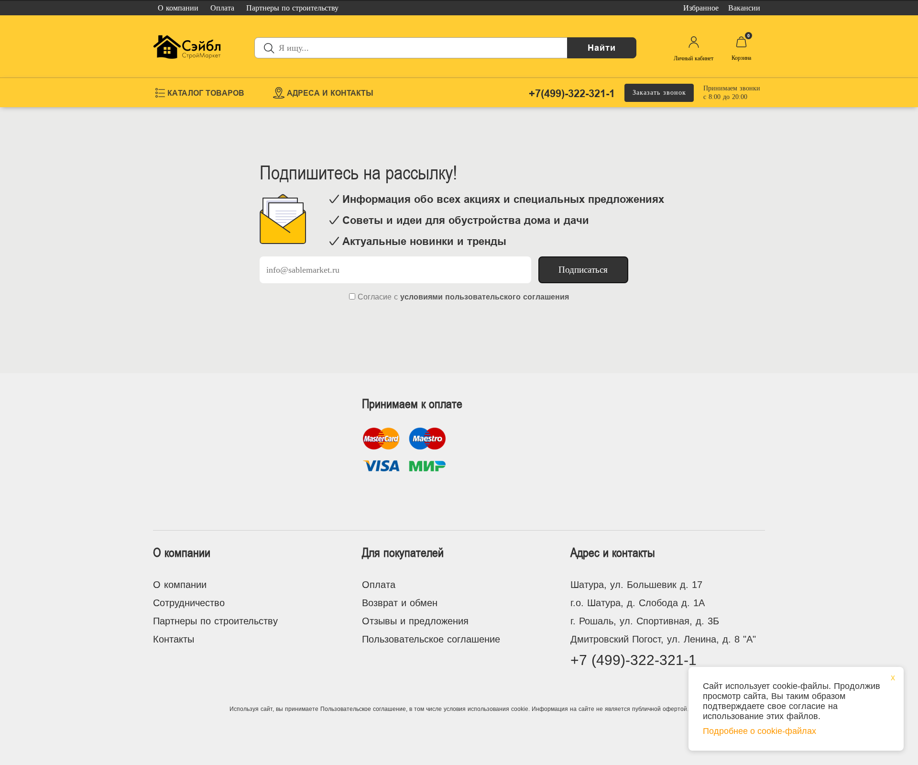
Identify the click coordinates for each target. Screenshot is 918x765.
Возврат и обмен (399, 603)
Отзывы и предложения (415, 621)
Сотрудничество (189, 603)
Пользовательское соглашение (431, 639)
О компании (180, 584)
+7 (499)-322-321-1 (633, 660)
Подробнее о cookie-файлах (759, 731)
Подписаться (583, 270)
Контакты (173, 639)
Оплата (378, 584)
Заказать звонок (659, 92)
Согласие (375, 297)
